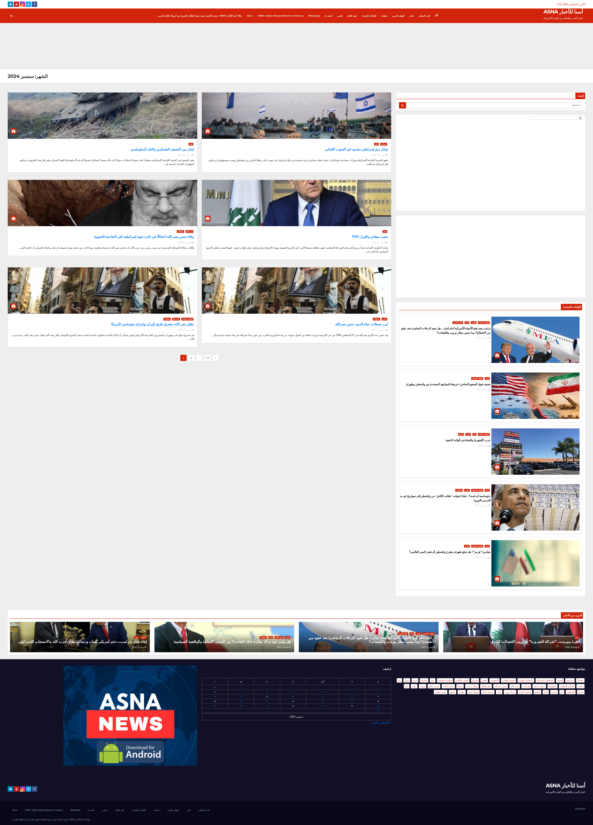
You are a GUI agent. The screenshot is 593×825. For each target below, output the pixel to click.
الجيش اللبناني (508, 680)
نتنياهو (452, 692)
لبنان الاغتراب (457, 322)
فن (561, 692)
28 (241, 706)
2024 (583, 809)
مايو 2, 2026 (483, 446)
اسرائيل (383, 144)
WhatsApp (314, 16)
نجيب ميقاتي (440, 692)
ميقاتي (462, 692)
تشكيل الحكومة (567, 686)
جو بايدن (526, 686)
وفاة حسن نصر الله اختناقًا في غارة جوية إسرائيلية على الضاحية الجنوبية (144, 237)
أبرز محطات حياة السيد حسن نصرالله (361, 324)
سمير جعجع (434, 686)
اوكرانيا (424, 680)
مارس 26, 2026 (481, 557)
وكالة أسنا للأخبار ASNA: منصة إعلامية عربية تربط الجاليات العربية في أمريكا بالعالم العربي (200, 16)
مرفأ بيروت (510, 692)
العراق (475, 680)
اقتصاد (560, 680)
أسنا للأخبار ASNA (563, 11)
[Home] (437, 15)
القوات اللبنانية (462, 680)
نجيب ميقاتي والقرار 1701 (370, 237)
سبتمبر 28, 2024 (184, 330)
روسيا (460, 686)
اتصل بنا (328, 16)
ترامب (580, 686)
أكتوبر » (374, 722)
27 (267, 706)
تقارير (340, 16)
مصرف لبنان (487, 692)
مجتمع (461, 434)
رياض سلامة (448, 686)
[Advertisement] (296, 46)
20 (267, 701)
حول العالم (352, 16)
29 (215, 706)
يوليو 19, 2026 (482, 390)
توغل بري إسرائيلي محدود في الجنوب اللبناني (356, 149)
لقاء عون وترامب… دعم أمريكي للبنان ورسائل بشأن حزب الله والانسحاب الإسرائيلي (82, 641)
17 (352, 701)
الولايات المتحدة (369, 16)
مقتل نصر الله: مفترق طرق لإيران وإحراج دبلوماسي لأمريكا (152, 324)
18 (323, 701)
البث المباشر (424, 16)
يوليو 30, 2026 (571, 647)
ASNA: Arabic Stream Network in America (280, 16)
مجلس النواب (525, 692)
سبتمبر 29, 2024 (184, 242)
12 (293, 696)
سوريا (422, 686)
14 (241, 696)
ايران (415, 680)
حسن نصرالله (500, 686)
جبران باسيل (539, 686)
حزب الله (189, 231)
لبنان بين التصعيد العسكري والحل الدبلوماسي (162, 149)
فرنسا (580, 692)
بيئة (474, 434)
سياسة (384, 16)
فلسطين (570, 692)
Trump (580, 680)
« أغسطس (385, 722)
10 (352, 696)
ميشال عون (473, 692)
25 (323, 706)
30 (378, 711)
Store (250, 16)
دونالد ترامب (472, 686)
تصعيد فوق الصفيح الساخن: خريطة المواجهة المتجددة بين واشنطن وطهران (448, 384)
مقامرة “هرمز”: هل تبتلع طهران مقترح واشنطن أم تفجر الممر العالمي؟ (450, 552)
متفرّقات (459, 490)
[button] (11, 15)
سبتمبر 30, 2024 (378, 155)
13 (207, 357)
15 (215, 696)
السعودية (494, 680)
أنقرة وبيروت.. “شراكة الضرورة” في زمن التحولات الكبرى (535, 641)
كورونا (554, 692)
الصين (484, 680)
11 (323, 696)
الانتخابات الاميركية (545, 680)
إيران (487, 378)
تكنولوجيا (552, 686)
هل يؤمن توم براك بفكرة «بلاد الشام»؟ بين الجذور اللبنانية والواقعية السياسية (232, 641)
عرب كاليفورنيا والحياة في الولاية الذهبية (468, 440)
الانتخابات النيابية (526, 680)
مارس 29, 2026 (481, 505)
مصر (499, 692)
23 (378, 706)
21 (241, 701)
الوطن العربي (398, 16)
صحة (414, 686)
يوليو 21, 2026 (482, 338)
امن (432, 680)
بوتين (406, 680)
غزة (406, 686)
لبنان (412, 16)
